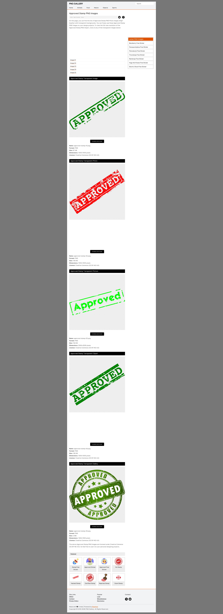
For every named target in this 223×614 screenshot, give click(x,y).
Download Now (97, 141)
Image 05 (73, 72)
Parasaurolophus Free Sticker (138, 47)
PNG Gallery (76, 3)
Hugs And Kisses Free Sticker (138, 63)
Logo (98, 596)
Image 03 (73, 66)
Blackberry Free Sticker (136, 43)
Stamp (82, 17)
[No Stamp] (119, 559)
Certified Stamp (90, 583)
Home (71, 17)
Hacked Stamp (75, 583)
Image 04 (73, 69)
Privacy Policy (73, 601)
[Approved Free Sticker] (104, 559)
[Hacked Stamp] (76, 575)
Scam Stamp (119, 583)
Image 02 (73, 63)
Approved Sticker (90, 567)
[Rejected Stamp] (104, 575)
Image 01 (73, 60)
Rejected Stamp (104, 583)
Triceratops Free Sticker (137, 55)
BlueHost (95, 607)
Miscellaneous (101, 599)
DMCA (71, 596)
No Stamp (118, 567)
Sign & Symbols (77, 17)
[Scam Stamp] (119, 575)
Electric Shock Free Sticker (137, 67)
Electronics (100, 601)
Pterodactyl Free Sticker (137, 51)
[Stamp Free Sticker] (76, 559)
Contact (71, 599)
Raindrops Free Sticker (136, 59)
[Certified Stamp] (90, 575)
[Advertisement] (97, 43)
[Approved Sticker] (90, 559)
